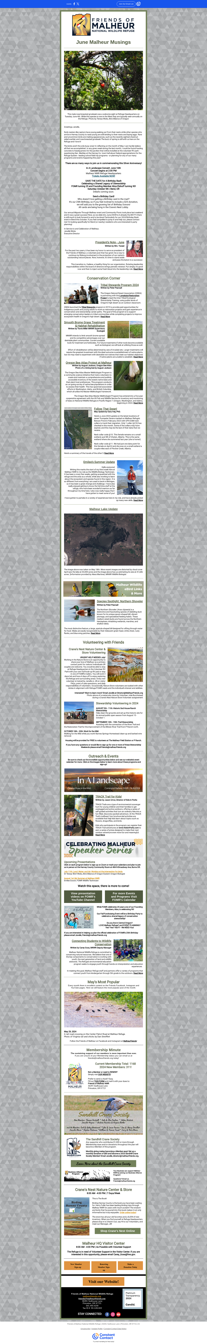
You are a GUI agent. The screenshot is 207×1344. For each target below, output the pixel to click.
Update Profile (97, 1329)
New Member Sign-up (77, 1266)
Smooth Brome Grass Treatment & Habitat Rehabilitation (84, 324)
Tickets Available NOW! (103, 176)
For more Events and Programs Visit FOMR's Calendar (124, 896)
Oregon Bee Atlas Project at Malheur (89, 362)
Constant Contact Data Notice (115, 1329)
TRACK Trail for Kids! (108, 796)
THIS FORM (99, 1081)
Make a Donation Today (130, 1266)
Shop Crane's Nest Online (117, 1230)
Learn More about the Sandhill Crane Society (103, 1164)
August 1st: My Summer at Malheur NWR (82, 878)
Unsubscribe (85, 1329)
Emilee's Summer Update (99, 462)
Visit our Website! (103, 1281)
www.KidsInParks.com (129, 828)
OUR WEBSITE (104, 1074)
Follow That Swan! (105, 408)
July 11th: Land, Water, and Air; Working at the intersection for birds (93, 871)
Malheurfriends (130, 1041)
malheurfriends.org (92, 1296)
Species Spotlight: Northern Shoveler (120, 601)
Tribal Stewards (88, 307)
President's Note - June (109, 242)
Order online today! (128, 1212)
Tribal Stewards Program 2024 (120, 285)
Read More (138, 269)
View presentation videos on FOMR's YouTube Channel (83, 896)
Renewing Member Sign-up (104, 1267)
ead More (139, 403)
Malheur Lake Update (103, 509)
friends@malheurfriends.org (91, 1298)
